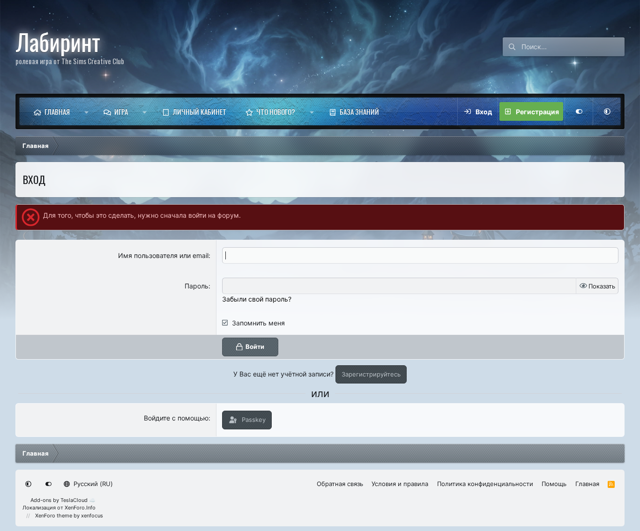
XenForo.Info (80, 507)
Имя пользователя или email (163, 255)
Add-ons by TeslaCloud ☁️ (63, 500)
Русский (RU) (92, 483)
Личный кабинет (199, 111)
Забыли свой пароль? (256, 299)
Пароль (196, 286)
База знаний (359, 111)
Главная (57, 111)
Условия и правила (400, 483)
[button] (86, 111)
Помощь (554, 483)
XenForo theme (53, 515)
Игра (121, 111)
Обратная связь (340, 483)
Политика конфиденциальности (485, 483)
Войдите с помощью (176, 418)
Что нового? (275, 111)
